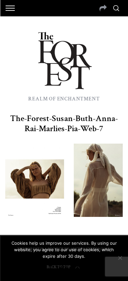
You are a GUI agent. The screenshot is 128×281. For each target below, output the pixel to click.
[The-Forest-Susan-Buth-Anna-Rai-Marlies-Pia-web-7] (64, 214)
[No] (120, 258)
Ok (64, 268)
